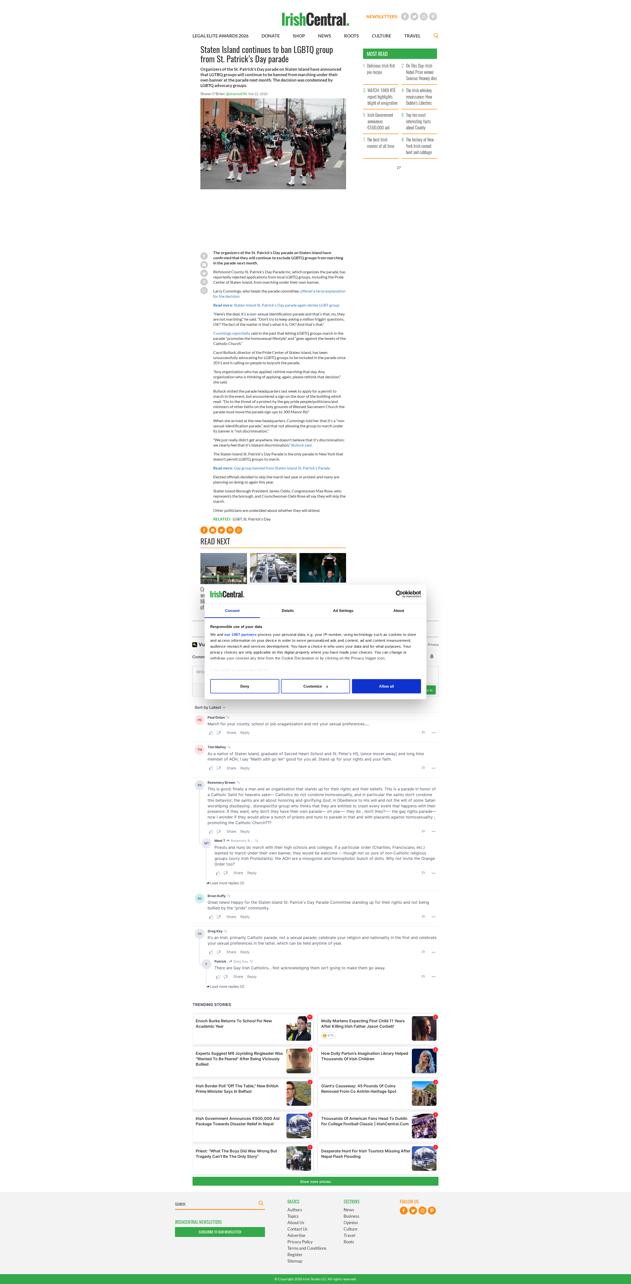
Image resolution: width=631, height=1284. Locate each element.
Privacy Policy (300, 1241)
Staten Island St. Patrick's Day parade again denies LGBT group (276, 305)
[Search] (436, 36)
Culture (350, 1229)
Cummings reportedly (231, 333)
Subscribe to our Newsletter (220, 1231)
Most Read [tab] (377, 53)
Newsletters (381, 16)
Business (351, 1216)
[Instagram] (424, 16)
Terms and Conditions (306, 1248)
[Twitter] (414, 16)
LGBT (237, 519)
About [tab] (398, 610)
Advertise (296, 1235)
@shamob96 (236, 93)
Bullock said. (301, 445)
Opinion (351, 1222)
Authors (294, 1209)
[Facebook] (405, 16)
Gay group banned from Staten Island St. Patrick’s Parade (271, 468)
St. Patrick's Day (257, 519)
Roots (349, 1241)
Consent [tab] (232, 610)
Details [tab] (288, 610)
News (349, 1209)
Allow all (386, 686)
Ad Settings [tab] (343, 610)
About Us (295, 1222)
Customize (312, 686)
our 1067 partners (240, 634)
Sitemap (294, 1261)
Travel (349, 1235)
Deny (244, 686)
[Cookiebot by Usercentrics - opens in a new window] (399, 594)
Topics (292, 1216)
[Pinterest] (433, 16)
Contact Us (297, 1229)
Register (295, 1254)
